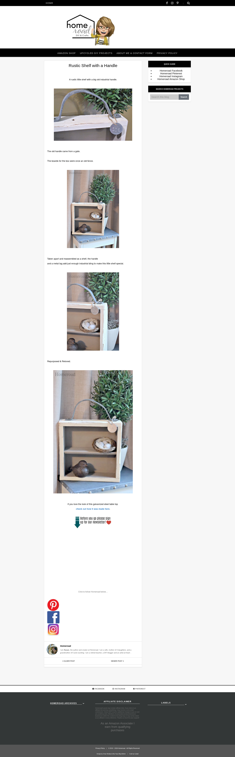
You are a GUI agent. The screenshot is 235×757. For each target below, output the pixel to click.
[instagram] (172, 3)
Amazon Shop (66, 53)
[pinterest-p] (177, 3)
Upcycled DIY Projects (96, 53)
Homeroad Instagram (171, 76)
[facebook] (167, 3)
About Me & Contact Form (135, 53)
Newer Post (117, 661)
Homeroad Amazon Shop (171, 79)
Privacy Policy (167, 53)
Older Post (69, 661)
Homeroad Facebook (171, 70)
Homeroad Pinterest (171, 73)
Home (49, 3)
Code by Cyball (133, 754)
